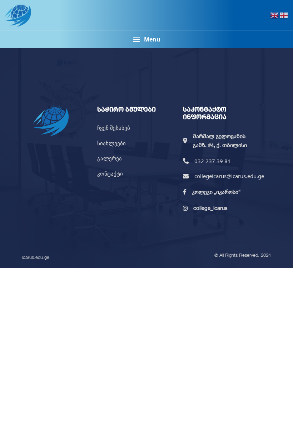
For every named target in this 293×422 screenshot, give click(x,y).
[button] (146, 39)
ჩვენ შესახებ (113, 127)
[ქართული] (284, 15)
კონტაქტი (110, 173)
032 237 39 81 (212, 161)
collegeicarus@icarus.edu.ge (229, 176)
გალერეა (109, 158)
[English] (274, 15)
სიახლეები (111, 143)
